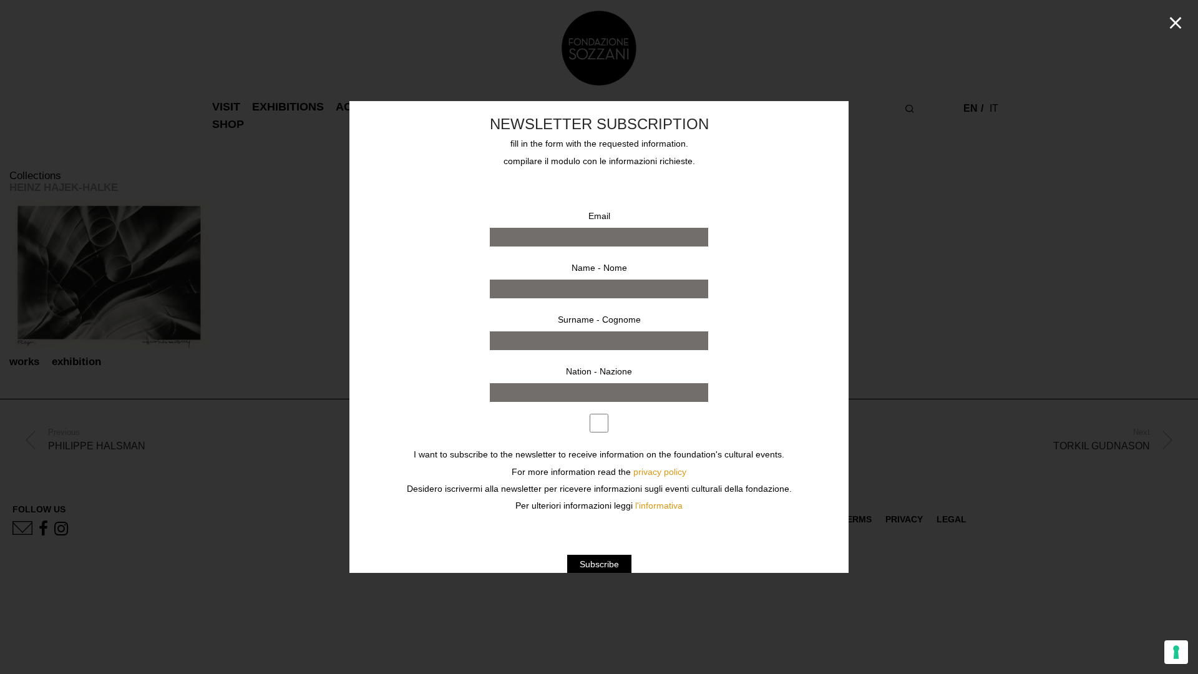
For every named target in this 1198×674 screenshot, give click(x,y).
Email (599, 216)
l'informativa (659, 505)
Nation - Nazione (599, 371)
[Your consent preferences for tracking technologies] (1176, 652)
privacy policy (659, 472)
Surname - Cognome (599, 320)
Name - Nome (599, 268)
